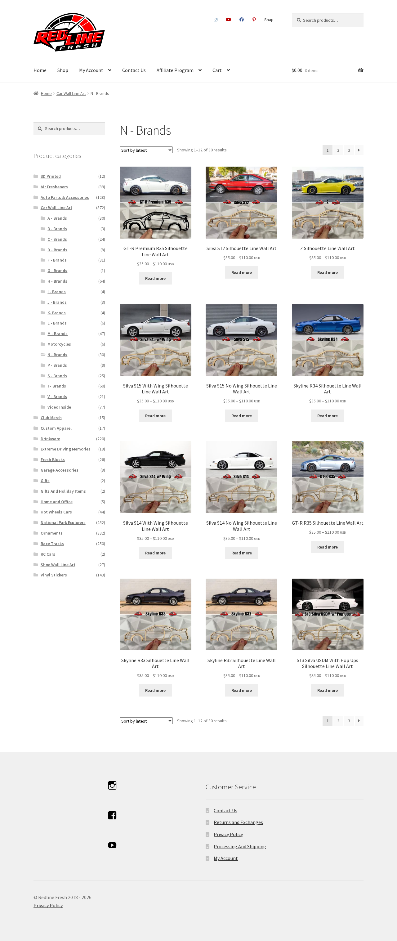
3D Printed (51, 176)
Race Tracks (52, 543)
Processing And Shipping (240, 846)
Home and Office (57, 501)
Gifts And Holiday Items (63, 491)
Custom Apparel (56, 428)
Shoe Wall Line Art (58, 564)
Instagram (215, 19)
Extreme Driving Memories (66, 449)
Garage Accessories (59, 470)
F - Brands (57, 260)
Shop (62, 70)
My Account (91, 70)
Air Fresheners (54, 187)
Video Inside (59, 407)
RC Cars (48, 554)
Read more (155, 278)
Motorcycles (59, 344)
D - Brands (57, 250)
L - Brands (57, 323)
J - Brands (57, 302)
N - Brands (57, 354)
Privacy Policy (228, 834)
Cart (217, 70)
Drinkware (50, 438)
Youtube (228, 19)
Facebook (242, 19)
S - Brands (57, 376)
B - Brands (57, 228)
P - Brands (57, 365)
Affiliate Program (175, 70)
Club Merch (51, 417)
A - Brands (57, 218)
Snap (269, 19)
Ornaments (52, 533)
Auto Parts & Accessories (65, 197)
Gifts (45, 480)
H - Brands (57, 281)
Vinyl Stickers (54, 575)
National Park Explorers (63, 522)
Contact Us (134, 70)
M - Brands (57, 333)
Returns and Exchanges (238, 822)
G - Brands (57, 270)
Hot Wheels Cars (56, 512)
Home (40, 70)
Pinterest (254, 19)
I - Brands (56, 291)
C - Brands (57, 239)
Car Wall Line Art (71, 93)
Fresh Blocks (53, 459)
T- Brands (56, 386)
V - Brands (57, 396)
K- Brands (56, 313)
